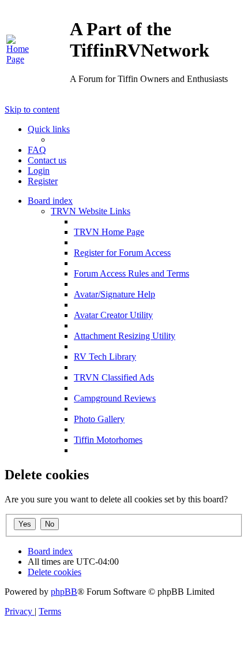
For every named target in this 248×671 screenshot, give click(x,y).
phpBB (64, 592)
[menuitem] (21, 59)
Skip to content (32, 109)
